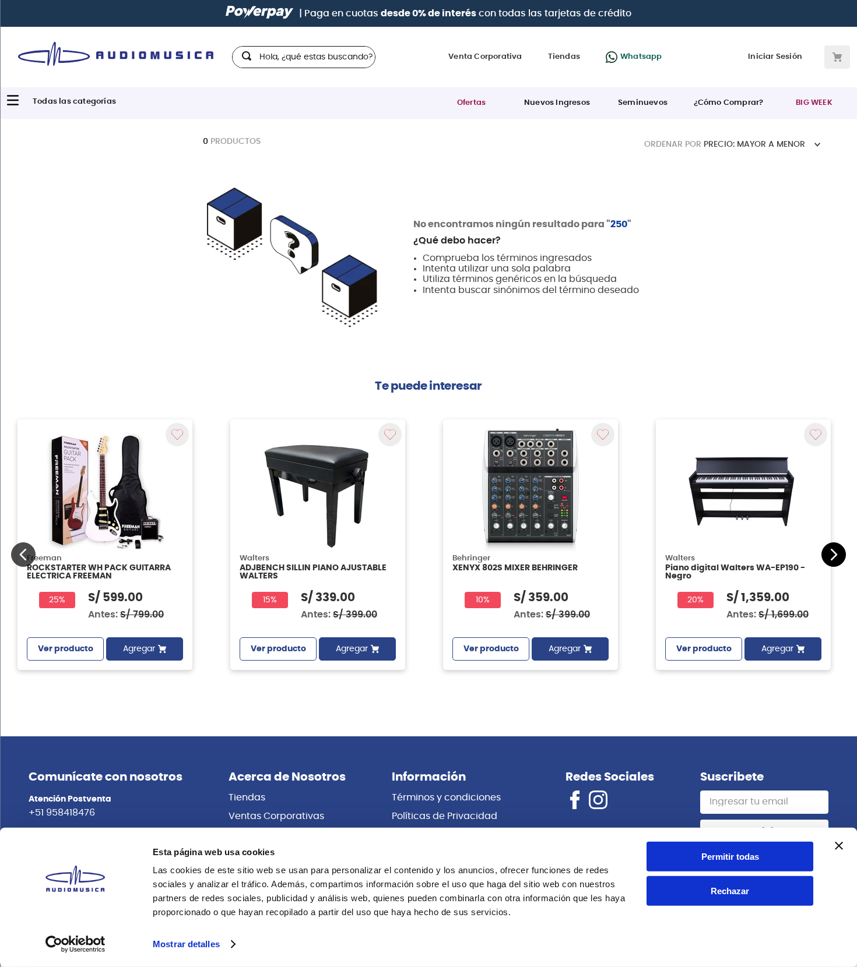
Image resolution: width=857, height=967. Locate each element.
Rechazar (730, 891)
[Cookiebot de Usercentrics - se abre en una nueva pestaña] (75, 944)
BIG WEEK (814, 103)
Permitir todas (730, 857)
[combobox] (303, 57)
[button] (23, 554)
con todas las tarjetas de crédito (506, 13)
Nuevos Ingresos (557, 103)
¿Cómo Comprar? (729, 103)
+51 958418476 (62, 812)
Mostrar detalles (186, 944)
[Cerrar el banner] (839, 846)
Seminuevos (643, 103)
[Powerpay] (259, 13)
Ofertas (471, 103)
